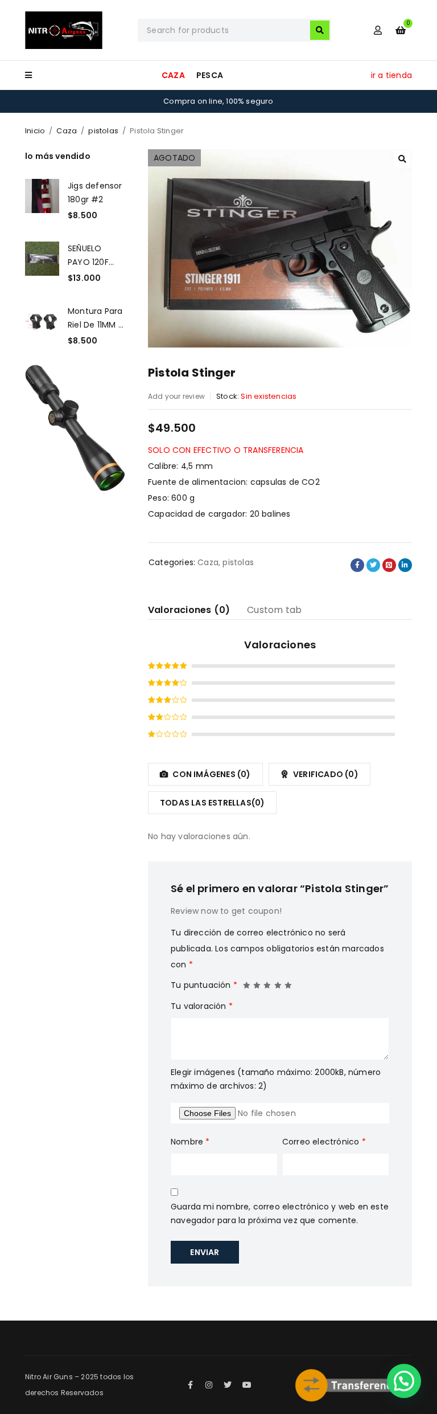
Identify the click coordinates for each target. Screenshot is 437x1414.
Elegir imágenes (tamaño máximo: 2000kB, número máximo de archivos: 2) (276, 1079)
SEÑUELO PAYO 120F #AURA (88, 255)
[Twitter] (228, 1385)
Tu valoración (202, 1006)
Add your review (176, 396)
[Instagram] (209, 1385)
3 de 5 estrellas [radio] (267, 982)
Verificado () (324, 774)
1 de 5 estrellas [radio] (247, 982)
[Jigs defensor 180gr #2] (42, 200)
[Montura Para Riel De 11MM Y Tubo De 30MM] (42, 326)
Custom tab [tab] (274, 609)
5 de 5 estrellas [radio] (288, 982)
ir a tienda (391, 75)
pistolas (103, 130)
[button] (402, 158)
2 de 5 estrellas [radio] (257, 982)
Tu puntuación (204, 985)
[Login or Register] (377, 30)
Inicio (35, 130)
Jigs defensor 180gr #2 (95, 192)
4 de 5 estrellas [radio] (278, 982)
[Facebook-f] (190, 1385)
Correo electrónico (324, 1141)
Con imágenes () (210, 774)
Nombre (190, 1141)
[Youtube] (247, 1385)
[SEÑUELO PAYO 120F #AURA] (42, 263)
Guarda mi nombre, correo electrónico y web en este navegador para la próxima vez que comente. (280, 1213)
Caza (66, 130)
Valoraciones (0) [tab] (189, 609)
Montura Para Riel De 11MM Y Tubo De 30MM (95, 317)
